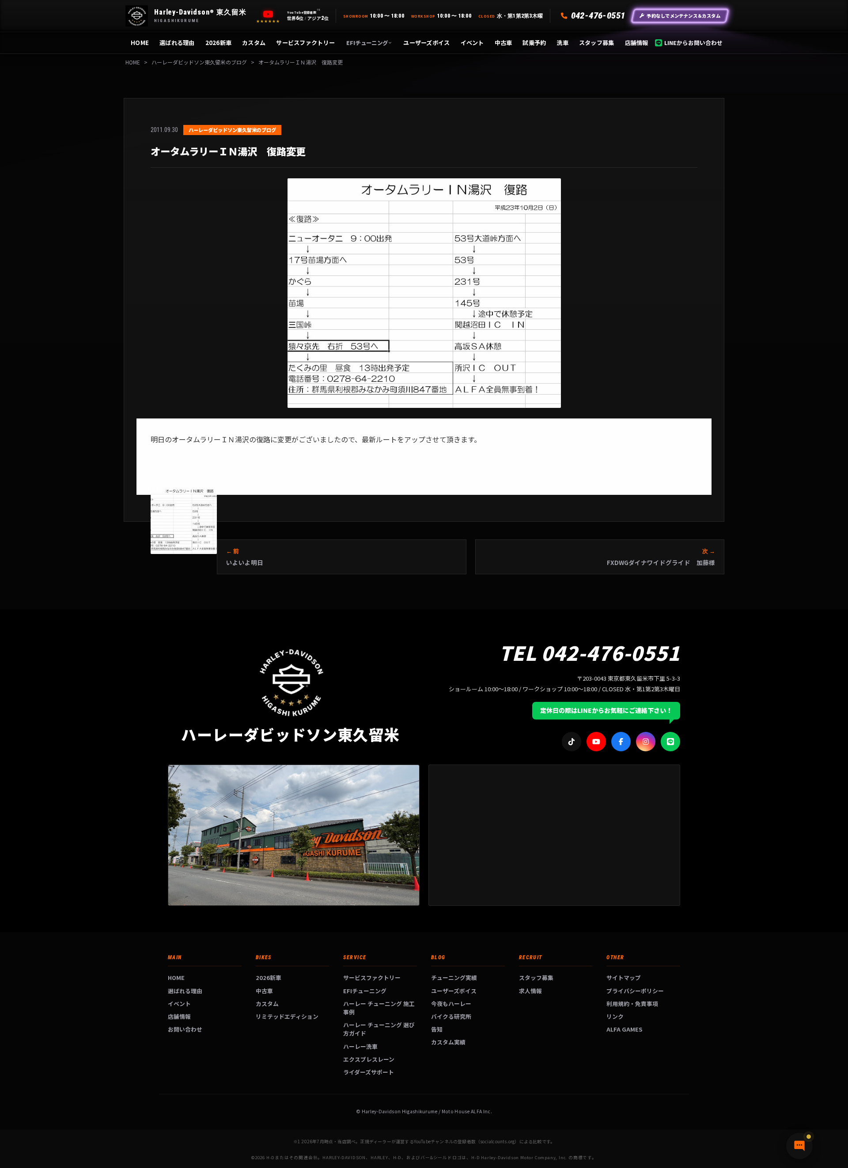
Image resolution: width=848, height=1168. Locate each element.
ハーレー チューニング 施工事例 (379, 1007)
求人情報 (530, 991)
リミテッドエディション (287, 1016)
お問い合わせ (185, 1029)
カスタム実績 (448, 1042)
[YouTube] (268, 14)
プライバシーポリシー (635, 991)
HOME (140, 42)
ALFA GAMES (624, 1029)
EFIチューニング (367, 43)
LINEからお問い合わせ (693, 42)
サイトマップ (623, 977)
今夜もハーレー (451, 1003)
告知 (437, 1029)
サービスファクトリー (305, 42)
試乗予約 (534, 42)
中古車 (503, 42)
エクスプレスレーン (368, 1059)
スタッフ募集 (596, 42)
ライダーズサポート (368, 1072)
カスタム (253, 42)
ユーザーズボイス (426, 42)
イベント (472, 42)
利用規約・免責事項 (632, 1003)
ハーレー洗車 (360, 1046)
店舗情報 (636, 42)
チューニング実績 (454, 977)
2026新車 (218, 42)
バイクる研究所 (451, 1016)
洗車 (562, 42)
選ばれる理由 (177, 42)
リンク (615, 1016)
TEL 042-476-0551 (589, 652)
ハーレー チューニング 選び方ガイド (379, 1029)
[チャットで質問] (799, 1146)
